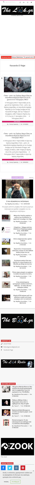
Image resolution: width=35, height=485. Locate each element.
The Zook (4, 457)
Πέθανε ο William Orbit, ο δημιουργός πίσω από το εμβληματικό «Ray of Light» (20, 401)
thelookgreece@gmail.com (12, 347)
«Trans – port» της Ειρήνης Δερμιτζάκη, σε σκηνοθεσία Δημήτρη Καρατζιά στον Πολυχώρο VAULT (17, 135)
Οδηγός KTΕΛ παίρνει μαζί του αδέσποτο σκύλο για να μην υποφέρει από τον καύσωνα (22, 297)
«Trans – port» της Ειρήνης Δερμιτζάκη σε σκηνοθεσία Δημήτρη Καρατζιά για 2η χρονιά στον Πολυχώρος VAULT (18, 97)
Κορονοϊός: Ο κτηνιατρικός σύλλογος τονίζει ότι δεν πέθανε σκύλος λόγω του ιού (22, 250)
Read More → (17, 121)
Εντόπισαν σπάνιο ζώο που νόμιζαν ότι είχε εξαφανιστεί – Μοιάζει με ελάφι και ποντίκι (22, 262)
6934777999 (7, 344)
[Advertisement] (17, 35)
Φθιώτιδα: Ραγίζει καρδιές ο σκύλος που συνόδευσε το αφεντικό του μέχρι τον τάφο (22, 217)
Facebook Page (8, 350)
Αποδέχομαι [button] (15, 481)
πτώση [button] (6, 481)
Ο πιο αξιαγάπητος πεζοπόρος (17, 201)
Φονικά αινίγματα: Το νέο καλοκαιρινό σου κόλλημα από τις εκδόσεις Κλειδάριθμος (21, 421)
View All (31, 177)
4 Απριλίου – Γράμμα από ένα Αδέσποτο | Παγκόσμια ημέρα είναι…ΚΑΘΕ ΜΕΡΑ (22, 229)
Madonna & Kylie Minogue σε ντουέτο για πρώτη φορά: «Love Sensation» (22, 411)
